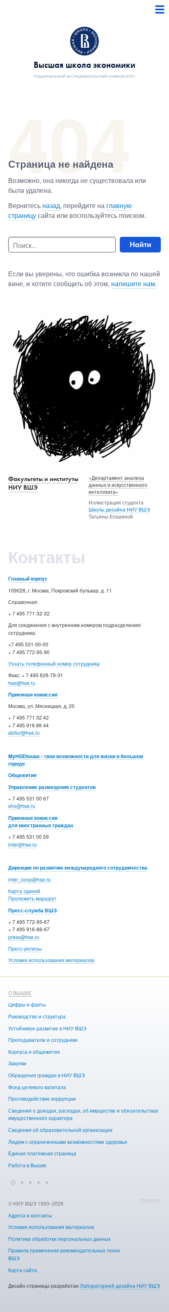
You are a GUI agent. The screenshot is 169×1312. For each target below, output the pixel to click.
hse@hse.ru (21, 682)
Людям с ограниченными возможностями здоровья (67, 1141)
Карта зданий (24, 890)
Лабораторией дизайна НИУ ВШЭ (120, 1285)
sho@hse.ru (21, 805)
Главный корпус (28, 578)
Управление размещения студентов (52, 787)
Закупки (17, 1063)
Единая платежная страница (42, 1153)
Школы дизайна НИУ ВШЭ (119, 509)
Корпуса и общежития (34, 1051)
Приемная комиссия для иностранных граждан (40, 821)
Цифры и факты (27, 1004)
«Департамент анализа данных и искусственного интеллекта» (118, 484)
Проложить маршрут (32, 898)
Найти (140, 244)
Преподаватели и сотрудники (43, 1039)
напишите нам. (134, 283)
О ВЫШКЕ (20, 992)
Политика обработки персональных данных (59, 1238)
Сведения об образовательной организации (60, 1129)
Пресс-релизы (25, 948)
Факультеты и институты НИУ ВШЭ (43, 483)
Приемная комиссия (32, 694)
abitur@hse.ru (24, 732)
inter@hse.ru (22, 844)
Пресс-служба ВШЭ (32, 910)
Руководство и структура (37, 1016)
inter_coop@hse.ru (29, 879)
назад (51, 205)
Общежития (22, 775)
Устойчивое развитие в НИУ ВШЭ (47, 1028)
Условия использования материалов (51, 959)
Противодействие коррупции (42, 1098)
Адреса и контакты (30, 1215)
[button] (13, 1181)
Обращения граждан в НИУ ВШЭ (46, 1074)
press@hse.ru (23, 936)
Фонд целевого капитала (37, 1086)
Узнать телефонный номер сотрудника (54, 663)
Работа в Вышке (27, 1165)
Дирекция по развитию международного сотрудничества (77, 867)
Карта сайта (22, 1269)
